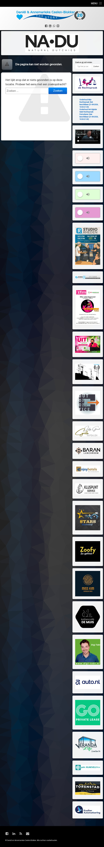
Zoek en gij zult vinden (83, 62)
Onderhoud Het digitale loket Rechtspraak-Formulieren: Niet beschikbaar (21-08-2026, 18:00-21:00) (88, 114)
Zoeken (96, 66)
